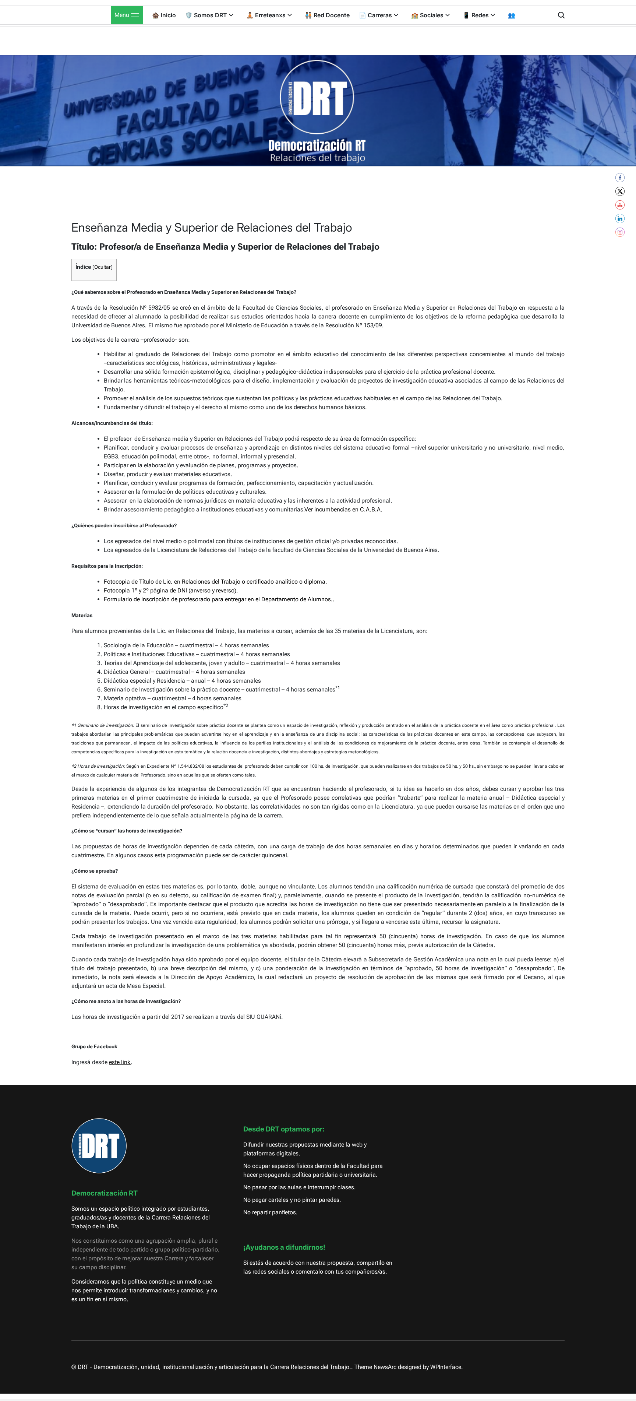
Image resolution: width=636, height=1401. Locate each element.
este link (120, 1062)
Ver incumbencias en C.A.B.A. (343, 509)
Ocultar (102, 267)
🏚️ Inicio (164, 15)
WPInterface (445, 1366)
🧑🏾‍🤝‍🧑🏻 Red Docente (327, 15)
